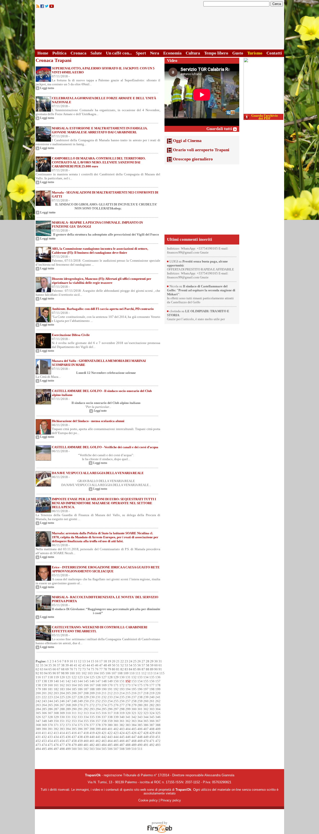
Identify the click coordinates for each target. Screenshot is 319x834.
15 (92, 661)
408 (152, 729)
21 (118, 661)
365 (146, 721)
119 (56, 677)
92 (37, 673)
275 (110, 705)
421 (104, 733)
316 (104, 713)
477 (62, 745)
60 (156, 665)
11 (75, 661)
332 (74, 717)
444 (116, 737)
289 (68, 709)
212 (110, 693)
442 (104, 737)
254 (110, 701)
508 (122, 749)
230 (92, 697)
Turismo (254, 53)
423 (116, 733)
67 (58, 669)
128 (110, 677)
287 (56, 709)
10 (71, 661)
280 (140, 705)
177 (152, 685)
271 (86, 705)
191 (110, 689)
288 (62, 709)
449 (146, 737)
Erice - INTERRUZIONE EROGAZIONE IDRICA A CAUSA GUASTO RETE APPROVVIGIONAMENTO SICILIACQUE (106, 569)
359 (110, 721)
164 (74, 685)
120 (62, 677)
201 (44, 693)
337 (104, 717)
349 (50, 721)
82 (122, 669)
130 (122, 677)
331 (68, 717)
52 (122, 665)
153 (134, 681)
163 (68, 685)
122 (74, 677)
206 (74, 693)
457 (68, 741)
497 (56, 749)
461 (92, 741)
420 (98, 733)
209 (92, 693)
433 (50, 737)
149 (110, 681)
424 (122, 733)
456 (62, 741)
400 (104, 729)
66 (54, 669)
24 (130, 661)
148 (104, 681)
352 (68, 721)
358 (104, 721)
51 (118, 665)
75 (92, 669)
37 (58, 665)
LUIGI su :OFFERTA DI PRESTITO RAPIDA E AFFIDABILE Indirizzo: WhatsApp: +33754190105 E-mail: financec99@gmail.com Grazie (200, 253)
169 (104, 685)
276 (116, 705)
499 (68, 749)
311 (74, 713)
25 (135, 661)
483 (98, 745)
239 (146, 697)
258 (134, 701)
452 (38, 741)
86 (139, 669)
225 (62, 697)
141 (62, 681)
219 (152, 693)
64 (46, 669)
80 (113, 669)
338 (110, 717)
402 (116, 729)
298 (122, 709)
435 (62, 737)
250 (86, 701)
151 (122, 681)
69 (67, 669)
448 (140, 737)
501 (80, 749)
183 (62, 689)
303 (152, 709)
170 (110, 685)
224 (56, 697)
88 (147, 669)
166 (86, 685)
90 (156, 669)
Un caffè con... (119, 53)
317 (110, 713)
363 (134, 721)
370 (50, 725)
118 (50, 677)
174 (134, 685)
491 (146, 745)
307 (50, 713)
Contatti (274, 53)
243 (44, 701)
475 (50, 745)
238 (140, 697)
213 (116, 693)
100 (72, 673)
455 (56, 741)
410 (38, 733)
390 (44, 729)
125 (92, 677)
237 (134, 697)
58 (147, 665)
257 (128, 701)
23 (126, 661)
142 (68, 681)
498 (62, 749)
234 (116, 697)
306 (44, 713)
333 (80, 717)
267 (62, 705)
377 (92, 725)
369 (44, 725)
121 (68, 677)
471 (152, 741)
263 (38, 705)
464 (110, 741)
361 (122, 721)
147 (98, 681)
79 (109, 669)
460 (86, 741)
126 (98, 677)
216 (134, 693)
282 (152, 705)
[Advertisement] (201, 199)
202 (50, 693)
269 (74, 705)
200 (38, 693)
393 (62, 729)
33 (41, 665)
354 (80, 721)
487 (122, 745)
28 (147, 661)
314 (92, 713)
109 (126, 673)
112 (144, 673)
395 (74, 729)
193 (122, 689)
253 (104, 701)
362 (128, 721)
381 (116, 725)
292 (86, 709)
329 (56, 717)
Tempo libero (216, 53)
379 (104, 725)
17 (101, 661)
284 (38, 709)
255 (116, 701)
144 (80, 681)
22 (122, 661)
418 (86, 733)
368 (38, 725)
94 (46, 673)
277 (122, 705)
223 (50, 697)
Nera (154, 53)
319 (122, 713)
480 (80, 745)
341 (128, 717)
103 (90, 673)
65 (50, 669)
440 (92, 737)
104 (96, 673)
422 (110, 733)
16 (96, 661)
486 (116, 745)
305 (38, 713)
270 (80, 705)
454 (50, 741)
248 (74, 701)
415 (68, 733)
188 (92, 689)
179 (38, 689)
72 (79, 669)
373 (68, 725)
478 (68, 745)
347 (38, 721)
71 (75, 669)
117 (44, 677)
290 (74, 709)
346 (157, 717)
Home (42, 53)
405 (134, 729)
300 (134, 709)
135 (152, 677)
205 (68, 693)
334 (86, 717)
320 (128, 713)
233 (110, 697)
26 (139, 661)
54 (130, 665)
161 (56, 685)
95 (50, 673)
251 (92, 701)
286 (50, 709)
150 (116, 681)
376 (86, 725)
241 (157, 697)
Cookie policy (148, 800)
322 (140, 713)
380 (110, 725)
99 (67, 673)
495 (44, 749)
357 (98, 721)
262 (157, 701)
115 (161, 673)
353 (74, 721)
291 (80, 709)
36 (54, 665)
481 (86, 745)
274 (104, 705)
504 (98, 749)
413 (56, 733)
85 (135, 669)
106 (108, 673)
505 (104, 749)
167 (92, 685)
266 (56, 705)
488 (128, 745)
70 (71, 669)
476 (56, 745)
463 (104, 741)
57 (143, 665)
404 (128, 729)
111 (138, 673)
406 (140, 729)
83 (126, 669)
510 (134, 749)
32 (37, 665)
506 (110, 749)
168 (98, 685)
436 (68, 737)
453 (44, 741)
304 (157, 709)
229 (86, 697)
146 (92, 681)
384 (134, 725)
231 (98, 697)
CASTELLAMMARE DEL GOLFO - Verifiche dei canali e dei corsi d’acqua (105, 447)
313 (86, 713)
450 (152, 737)
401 (110, 729)
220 (157, 693)
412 (50, 733)
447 (134, 737)
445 (122, 737)
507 (116, 749)
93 (41, 673)
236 (128, 697)
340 (122, 717)
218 (146, 693)
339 (116, 717)
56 (139, 665)
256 (122, 701)
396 (80, 729)
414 (62, 733)
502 (86, 749)
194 (128, 689)
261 (152, 701)
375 (80, 725)
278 (128, 705)
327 (44, 717)
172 (122, 685)
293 (92, 709)
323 (146, 713)
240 (152, 697)
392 (56, 729)
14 (88, 661)
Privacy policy (170, 800)
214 (122, 693)
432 (44, 737)
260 (146, 701)
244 (50, 701)
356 (92, 721)
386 (146, 725)
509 (128, 749)
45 (92, 665)
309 (62, 713)
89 (152, 669)
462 (98, 741)
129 (116, 677)
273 (98, 705)
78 (105, 669)
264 (44, 705)
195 (134, 689)
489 (134, 745)
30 (156, 661)
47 (101, 665)
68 (63, 669)
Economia (172, 53)
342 (134, 717)
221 (38, 697)
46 (96, 665)
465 (116, 741)
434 (56, 737)
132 (134, 677)
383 (128, 725)
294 (98, 709)
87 (143, 669)
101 (78, 673)
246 (62, 701)
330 (62, 717)
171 (116, 685)
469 (140, 741)
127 (104, 677)
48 (105, 665)
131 (128, 677)
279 (134, 705)
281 (146, 705)
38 (63, 665)
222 (44, 697)
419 (92, 733)
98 (63, 673)
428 (146, 733)
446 (128, 737)
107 (114, 673)
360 (116, 721)
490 (140, 745)
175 (140, 685)
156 (152, 681)
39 (67, 665)
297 (116, 709)
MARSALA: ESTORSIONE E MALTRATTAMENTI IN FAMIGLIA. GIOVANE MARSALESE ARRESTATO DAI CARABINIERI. (100, 130)
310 (68, 713)
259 (140, 701)
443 (110, 737)
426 (134, 733)
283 (157, 705)
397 (86, 729)
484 (104, 745)
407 (146, 729)
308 (56, 713)
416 (74, 733)
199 (157, 689)
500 (74, 749)
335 (92, 717)
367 (157, 721)
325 (157, 713)
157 (157, 681)
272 (92, 705)
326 (38, 717)
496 (50, 749)
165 (80, 685)
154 (140, 681)
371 (56, 725)
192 (116, 689)
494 (38, 749)
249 (80, 701)
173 (128, 685)
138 (44, 681)
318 (116, 713)
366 (152, 721)
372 (62, 725)
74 (88, 669)
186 (80, 689)
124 (86, 677)
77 (101, 669)
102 (84, 673)
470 (146, 741)
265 (50, 705)
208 (86, 693)
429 (152, 733)
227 (74, 697)
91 (160, 669)
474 (44, 745)
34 (46, 665)
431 (38, 737)
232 (104, 697)
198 (152, 689)
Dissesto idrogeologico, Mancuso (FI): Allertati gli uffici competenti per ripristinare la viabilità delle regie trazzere (101, 281)
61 (160, 665)
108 (120, 673)
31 (160, 661)
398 (92, 729)
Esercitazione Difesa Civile (71, 335)
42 (79, 665)
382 (122, 725)
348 (44, 721)
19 (109, 661)
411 (44, 733)
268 (68, 705)
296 (110, 709)
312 (80, 713)
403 (122, 729)
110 (132, 673)
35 (50, 665)
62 (37, 669)
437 (74, 737)
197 (146, 689)
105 (102, 673)
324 (152, 713)
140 (56, 681)
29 (152, 661)
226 (68, 697)
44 (88, 665)
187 (86, 689)
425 (128, 733)
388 (157, 725)
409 (157, 729)
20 (113, 661)
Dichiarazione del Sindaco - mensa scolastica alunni (88, 421)
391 (50, 729)
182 (56, 689)
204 (62, 693)
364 (140, 721)
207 (80, 693)
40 (71, 665)
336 (98, 717)
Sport (141, 53)
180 (44, 689)
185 (74, 689)
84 (130, 669)
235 (122, 697)
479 (74, 745)
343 (140, 717)
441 (98, 737)
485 (110, 745)
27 (143, 661)
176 (146, 685)
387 (152, 725)
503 (92, 749)
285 (44, 709)
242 (38, 701)
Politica (59, 53)
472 (157, 741)
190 (104, 689)
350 (56, 721)
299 (128, 709)
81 (118, 669)
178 (157, 685)
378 (98, 725)
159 (44, 685)
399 (98, 729)
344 (146, 717)
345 (152, 717)
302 (146, 709)
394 (68, 729)
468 (134, 741)
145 (86, 681)
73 (84, 669)
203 (56, 693)
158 (38, 685)
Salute (96, 53)
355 (86, 721)
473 (38, 745)
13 (84, 661)
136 (157, 677)
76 (96, 669)
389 (38, 729)
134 (146, 677)
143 (74, 681)
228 (80, 697)
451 (157, 737)
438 (80, 737)
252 (98, 701)
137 (38, 681)
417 (80, 733)
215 (128, 693)
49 (109, 665)
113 (150, 673)
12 (79, 661)
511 (140, 749)
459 (80, 741)
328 (50, 717)
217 (140, 693)
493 (157, 745)
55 (135, 665)
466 (122, 741)
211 (104, 693)
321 (134, 713)
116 (38, 677)
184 (68, 689)
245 (56, 701)
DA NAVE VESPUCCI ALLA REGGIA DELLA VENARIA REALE (98, 473)
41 (75, 665)
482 (92, 745)
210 (98, 693)
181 (50, 689)
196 (140, 689)
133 (140, 677)
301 (140, 709)
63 (41, 669)
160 (50, 685)
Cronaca (78, 53)
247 (68, 701)
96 (54, 673)
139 (50, 681)
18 (105, 661)
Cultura (193, 53)
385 (140, 725)
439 (86, 737)
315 (98, 713)
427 (140, 733)
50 (113, 665)
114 (156, 673)
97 (58, 673)
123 (80, 677)
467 (128, 741)
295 (104, 709)
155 (146, 681)
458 (74, 741)
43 (84, 665)
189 (98, 689)
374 (74, 725)
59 (152, 665)
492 (152, 745)
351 (62, 721)
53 (126, 665)
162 (62, 685)
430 (157, 733)
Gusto (237, 53)
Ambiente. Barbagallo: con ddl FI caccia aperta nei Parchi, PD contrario (103, 309)
